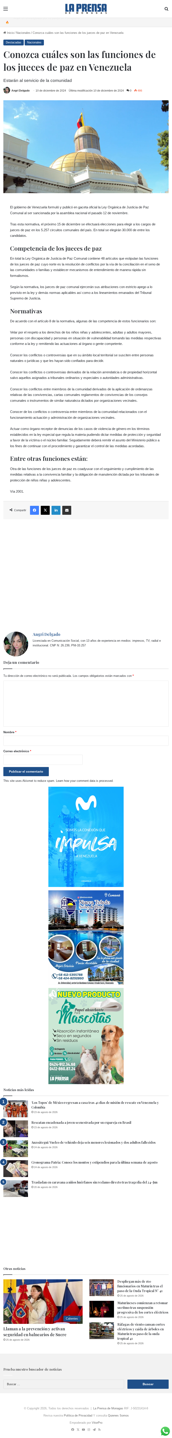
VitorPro (97, 1422)
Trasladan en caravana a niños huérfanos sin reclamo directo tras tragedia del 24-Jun (94, 1182)
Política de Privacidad (78, 1415)
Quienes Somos (118, 1415)
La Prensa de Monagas (108, 1408)
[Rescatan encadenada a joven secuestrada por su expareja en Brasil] (15, 1128)
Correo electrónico (17, 751)
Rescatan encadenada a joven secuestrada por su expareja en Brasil (81, 1122)
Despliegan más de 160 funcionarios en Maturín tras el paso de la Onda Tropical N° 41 (140, 1286)
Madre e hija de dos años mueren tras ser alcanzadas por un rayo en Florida (62, 22)
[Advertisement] (86, 575)
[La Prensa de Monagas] (86, 9)
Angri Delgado (20, 90)
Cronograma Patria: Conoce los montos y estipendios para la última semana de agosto (94, 1162)
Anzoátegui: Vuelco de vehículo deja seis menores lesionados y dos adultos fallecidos (93, 1142)
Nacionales (23, 32)
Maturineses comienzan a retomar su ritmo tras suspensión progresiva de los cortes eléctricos (142, 1307)
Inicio (10, 32)
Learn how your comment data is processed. (85, 780)
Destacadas (13, 42)
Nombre (9, 732)
